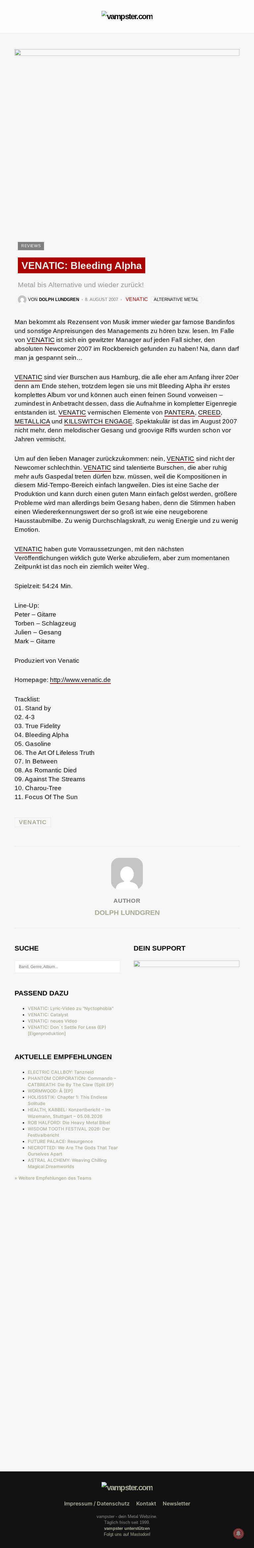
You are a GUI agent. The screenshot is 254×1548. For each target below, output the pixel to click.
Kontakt (146, 1503)
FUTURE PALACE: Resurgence (60, 1141)
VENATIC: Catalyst (48, 1014)
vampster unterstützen (127, 1528)
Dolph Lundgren (127, 912)
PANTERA (179, 412)
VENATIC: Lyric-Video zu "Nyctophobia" (70, 1008)
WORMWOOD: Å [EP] (50, 1091)
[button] (16, 16)
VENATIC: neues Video (52, 1021)
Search (115, 967)
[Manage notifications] (238, 1533)
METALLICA (32, 421)
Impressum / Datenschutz (97, 1503)
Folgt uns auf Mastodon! (127, 1534)
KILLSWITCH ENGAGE (98, 421)
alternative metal (176, 299)
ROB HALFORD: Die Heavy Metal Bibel (69, 1122)
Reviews (31, 246)
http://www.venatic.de (80, 679)
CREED (209, 412)
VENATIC (137, 299)
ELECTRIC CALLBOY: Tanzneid (61, 1072)
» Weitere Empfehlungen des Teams (53, 1178)
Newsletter (176, 1503)
